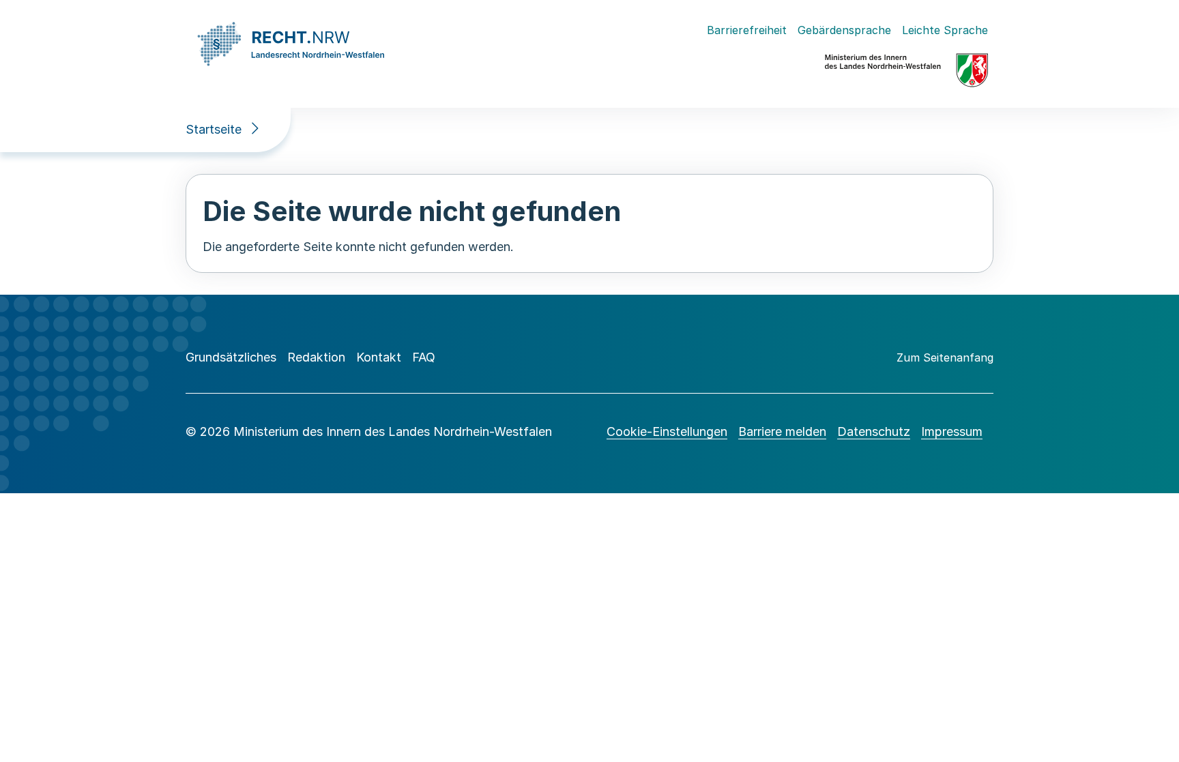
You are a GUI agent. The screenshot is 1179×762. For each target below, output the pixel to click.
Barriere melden (782, 431)
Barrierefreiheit (747, 30)
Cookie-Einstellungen (667, 431)
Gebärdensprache (844, 30)
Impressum (951, 431)
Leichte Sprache (945, 30)
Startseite (214, 129)
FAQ (423, 357)
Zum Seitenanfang (945, 357)
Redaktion (316, 357)
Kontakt (378, 357)
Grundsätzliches (231, 357)
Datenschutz (873, 431)
